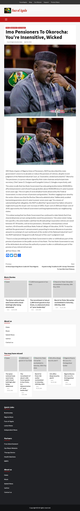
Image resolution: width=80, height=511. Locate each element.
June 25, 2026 (14, 309)
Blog (30, 2)
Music (8, 331)
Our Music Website (10, 448)
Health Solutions (10, 457)
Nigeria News (8, 417)
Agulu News (14, 27)
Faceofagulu (23, 2)
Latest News (8, 426)
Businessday (8, 413)
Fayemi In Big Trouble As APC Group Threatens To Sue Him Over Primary (58, 266)
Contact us (9, 342)
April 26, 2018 (27, 42)
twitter (8, 338)
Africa (7, 27)
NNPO (6, 461)
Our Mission (38, 2)
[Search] (73, 19)
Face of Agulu (9, 421)
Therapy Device (9, 452)
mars (8, 309)
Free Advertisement (11, 444)
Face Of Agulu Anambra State (14, 42)
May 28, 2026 (62, 307)
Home (8, 327)
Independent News (10, 430)
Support (46, 2)
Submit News (10, 335)
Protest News (55, 2)
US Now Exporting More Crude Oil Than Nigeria (22, 265)
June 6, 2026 (38, 309)
